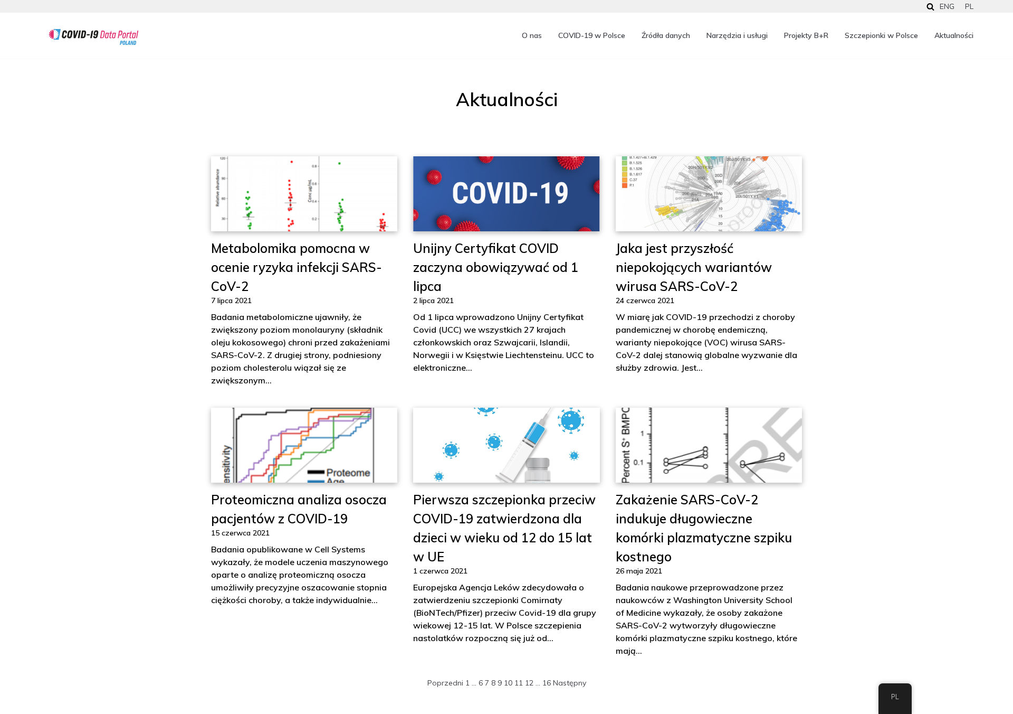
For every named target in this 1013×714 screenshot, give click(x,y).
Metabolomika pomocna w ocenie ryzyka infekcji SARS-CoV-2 (296, 267)
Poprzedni (445, 683)
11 (518, 683)
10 (508, 683)
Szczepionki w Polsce (881, 35)
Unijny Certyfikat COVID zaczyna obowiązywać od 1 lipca (495, 267)
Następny (569, 683)
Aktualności (953, 35)
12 (529, 683)
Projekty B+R (806, 35)
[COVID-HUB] (94, 37)
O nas (532, 35)
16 (546, 683)
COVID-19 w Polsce (591, 35)
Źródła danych (666, 35)
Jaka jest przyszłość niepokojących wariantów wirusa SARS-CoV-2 (694, 267)
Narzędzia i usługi (737, 35)
